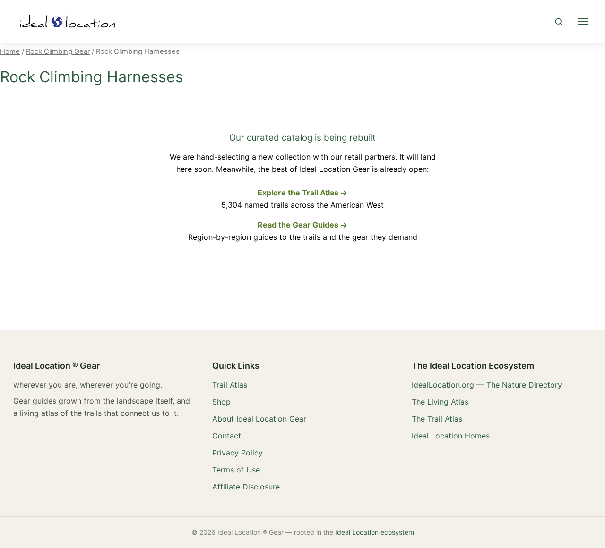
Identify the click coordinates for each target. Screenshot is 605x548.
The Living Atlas (440, 401)
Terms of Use (236, 469)
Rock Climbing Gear (58, 51)
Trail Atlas (229, 384)
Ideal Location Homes (451, 435)
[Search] (558, 21)
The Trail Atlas (437, 418)
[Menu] (583, 22)
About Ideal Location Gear (259, 418)
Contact (226, 435)
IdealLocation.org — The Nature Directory (487, 384)
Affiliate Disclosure (246, 486)
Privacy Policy (237, 452)
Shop (221, 401)
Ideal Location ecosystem (374, 532)
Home (10, 51)
